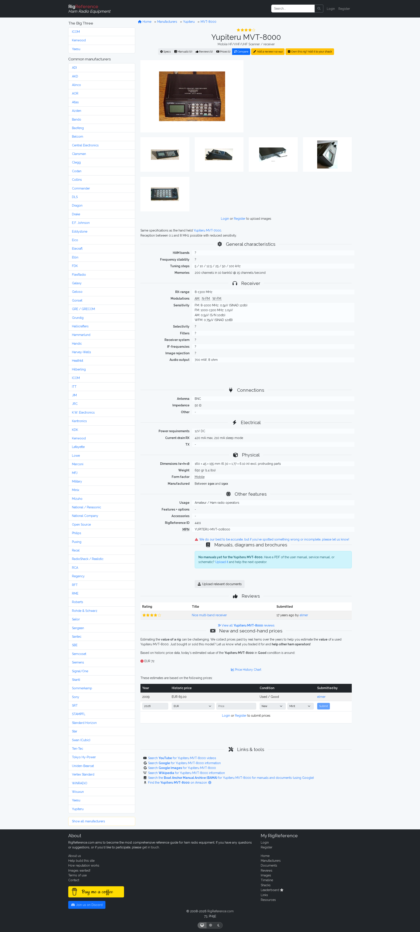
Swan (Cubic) (81, 740)
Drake (76, 214)
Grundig (78, 317)
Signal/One (80, 671)
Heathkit (77, 360)
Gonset (77, 300)
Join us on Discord (89, 905)
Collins (77, 179)
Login (331, 9)
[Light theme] (210, 925)
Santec (76, 636)
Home (146, 21)
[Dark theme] (218, 925)
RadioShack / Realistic (87, 559)
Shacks (266, 885)
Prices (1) (224, 51)
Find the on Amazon (178, 782)
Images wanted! (79, 870)
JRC (75, 403)
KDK (75, 430)
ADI (74, 67)
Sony (75, 697)
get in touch (150, 847)
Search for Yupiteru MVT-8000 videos (182, 758)
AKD (75, 76)
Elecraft (77, 248)
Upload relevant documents (221, 584)
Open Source (81, 524)
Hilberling (79, 369)
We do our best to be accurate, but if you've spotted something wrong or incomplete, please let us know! (273, 539)
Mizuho (77, 498)
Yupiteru (78, 809)
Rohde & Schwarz (84, 611)
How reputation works (83, 865)
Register (344, 9)
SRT (75, 705)
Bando (76, 119)
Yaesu (76, 49)
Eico (75, 240)
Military (77, 481)
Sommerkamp (82, 688)
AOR (75, 93)
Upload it (221, 562)
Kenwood (79, 40)
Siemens (78, 662)
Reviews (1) (205, 51)
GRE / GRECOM (83, 309)
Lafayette (78, 447)
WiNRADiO (79, 783)
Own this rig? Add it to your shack (311, 51)
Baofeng (78, 128)
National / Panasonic (86, 507)
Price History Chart (247, 669)
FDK (75, 266)
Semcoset (79, 654)
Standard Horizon (84, 723)
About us (74, 856)
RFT (75, 585)
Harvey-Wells (81, 352)
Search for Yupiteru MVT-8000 (182, 768)
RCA (75, 567)
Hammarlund (81, 335)
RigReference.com (220, 911)
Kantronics (79, 421)
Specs (167, 51)
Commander (81, 188)
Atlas (75, 102)
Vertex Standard (83, 774)
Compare (242, 51)
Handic (77, 343)
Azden (76, 110)
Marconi (77, 464)
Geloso (77, 291)
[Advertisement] (300, 96)
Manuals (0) (184, 51)
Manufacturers (167, 21)
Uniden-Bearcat (83, 766)
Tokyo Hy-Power (84, 757)
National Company (85, 516)
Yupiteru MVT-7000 (207, 230)
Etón (75, 257)
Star (74, 731)
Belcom (77, 136)
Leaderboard (270, 890)
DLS (75, 197)
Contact (73, 880)
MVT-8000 (208, 21)
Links (264, 895)
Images (266, 875)
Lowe (76, 455)
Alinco (76, 85)
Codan (76, 171)
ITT (74, 386)
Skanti (76, 679)
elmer (304, 615)
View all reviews (248, 625)
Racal (76, 550)
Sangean (78, 628)
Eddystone (79, 231)
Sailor (76, 619)
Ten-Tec (77, 748)
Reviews (266, 870)
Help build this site (81, 860)
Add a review (269, 51)
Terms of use (77, 875)
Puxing (76, 542)
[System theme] (202, 925)
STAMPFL (78, 714)
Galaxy (77, 283)
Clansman (79, 154)
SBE (74, 645)
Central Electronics (85, 145)
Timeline (267, 880)
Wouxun (78, 791)
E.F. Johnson (81, 223)
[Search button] (319, 8)
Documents (269, 865)
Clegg (76, 162)
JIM (74, 395)
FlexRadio (79, 274)
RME (75, 593)
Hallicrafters (80, 326)
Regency (78, 576)
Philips (76, 533)
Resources (268, 900)
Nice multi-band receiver (209, 615)
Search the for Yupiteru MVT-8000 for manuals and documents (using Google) (231, 777)
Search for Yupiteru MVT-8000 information (184, 763)
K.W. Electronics (83, 412)
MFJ (74, 473)
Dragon (77, 205)
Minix (75, 490)
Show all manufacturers (88, 821)
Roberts (77, 602)
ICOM (76, 31)
